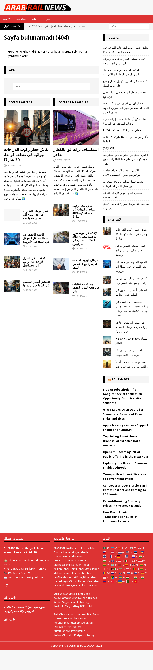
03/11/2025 (81, 295)
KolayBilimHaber (86, 577)
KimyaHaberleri (81, 552)
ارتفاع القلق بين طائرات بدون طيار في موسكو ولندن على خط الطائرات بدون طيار (125, 159)
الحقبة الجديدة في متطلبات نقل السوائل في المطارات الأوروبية (36, 238)
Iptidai (73, 573)
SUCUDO (59, 548)
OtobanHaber (77, 581)
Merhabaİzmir (62, 564)
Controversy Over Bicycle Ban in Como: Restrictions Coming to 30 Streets (125, 490)
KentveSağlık (61, 602)
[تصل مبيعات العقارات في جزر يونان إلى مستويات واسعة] (12, 215)
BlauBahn (93, 614)
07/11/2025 (63, 160)
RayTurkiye (75, 598)
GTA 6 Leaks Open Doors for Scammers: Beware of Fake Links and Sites (123, 414)
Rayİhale (59, 606)
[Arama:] (129, 26)
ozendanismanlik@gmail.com (26, 577)
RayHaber (72, 548)
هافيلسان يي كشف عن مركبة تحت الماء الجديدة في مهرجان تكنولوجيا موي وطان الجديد (126, 107)
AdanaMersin (79, 560)
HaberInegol (61, 581)
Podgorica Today (84, 635)
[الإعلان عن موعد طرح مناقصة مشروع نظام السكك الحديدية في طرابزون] (61, 237)
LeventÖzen (61, 556)
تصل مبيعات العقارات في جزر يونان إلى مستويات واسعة (35, 214)
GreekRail (87, 622)
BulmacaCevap (63, 593)
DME (79, 627)
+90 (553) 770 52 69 (19, 573)
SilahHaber (84, 573)
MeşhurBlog (72, 606)
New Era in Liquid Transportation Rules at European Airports (120, 516)
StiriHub (71, 627)
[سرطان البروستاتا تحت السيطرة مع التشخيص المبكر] (61, 264)
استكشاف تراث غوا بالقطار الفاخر (76, 152)
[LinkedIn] (6, 585)
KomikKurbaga (81, 593)
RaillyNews (120, 379)
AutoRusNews (62, 631)
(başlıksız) (109, 148)
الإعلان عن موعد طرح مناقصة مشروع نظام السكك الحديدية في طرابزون (85, 238)
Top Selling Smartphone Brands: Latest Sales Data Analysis (121, 440)
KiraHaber (93, 581)
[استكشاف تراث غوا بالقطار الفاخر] (76, 127)
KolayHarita (61, 598)
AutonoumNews (77, 614)
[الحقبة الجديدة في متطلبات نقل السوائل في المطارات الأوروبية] (12, 239)
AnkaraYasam (62, 560)
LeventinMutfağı (79, 602)
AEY (56, 585)
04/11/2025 (81, 272)
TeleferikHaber (87, 548)
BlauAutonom (72, 622)
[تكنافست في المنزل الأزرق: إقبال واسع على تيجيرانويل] (12, 262)
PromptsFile (78, 631)
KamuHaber (77, 569)
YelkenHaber (61, 569)
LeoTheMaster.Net (65, 577)
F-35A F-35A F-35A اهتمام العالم (122, 130)
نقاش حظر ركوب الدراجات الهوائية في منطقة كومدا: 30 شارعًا (26, 154)
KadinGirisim (76, 556)
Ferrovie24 (60, 627)
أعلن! (48, 19)
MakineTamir (61, 573)
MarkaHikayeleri (68, 585)
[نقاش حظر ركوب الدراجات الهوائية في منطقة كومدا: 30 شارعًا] (27, 127)
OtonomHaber (62, 552)
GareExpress (62, 618)
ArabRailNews (78, 618)
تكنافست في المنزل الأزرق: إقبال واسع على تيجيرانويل (34, 261)
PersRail (59, 622)
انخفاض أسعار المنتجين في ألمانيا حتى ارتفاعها (36, 283)
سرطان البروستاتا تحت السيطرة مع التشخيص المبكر (85, 263)
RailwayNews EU (64, 635)
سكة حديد (21, 19)
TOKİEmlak (86, 606)
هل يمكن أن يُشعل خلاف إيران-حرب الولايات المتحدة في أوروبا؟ (131, 327)
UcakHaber (92, 569)
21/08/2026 (14, 165)
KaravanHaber (80, 564)
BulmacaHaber (88, 585)
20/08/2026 (31, 290)
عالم (34, 19)
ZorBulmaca (89, 598)
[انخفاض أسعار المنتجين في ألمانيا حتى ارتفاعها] (12, 286)
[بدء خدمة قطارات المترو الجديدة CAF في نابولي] (61, 288)
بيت (5, 19)
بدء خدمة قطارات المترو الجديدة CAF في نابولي (85, 287)
